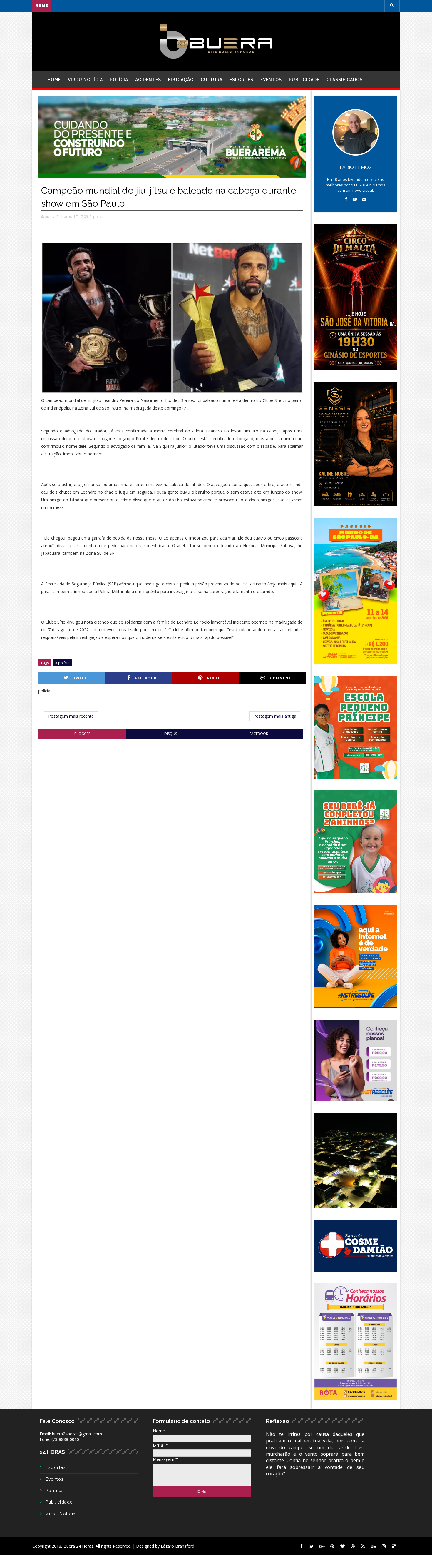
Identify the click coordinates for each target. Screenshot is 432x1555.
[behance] (373, 1546)
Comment (280, 678)
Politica (54, 1490)
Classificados (344, 79)
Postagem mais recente (71, 716)
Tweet (80, 678)
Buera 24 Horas (78, 1546)
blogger (82, 733)
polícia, (99, 216)
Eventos (271, 79)
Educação (181, 79)
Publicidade (304, 79)
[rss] (363, 1546)
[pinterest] (332, 1546)
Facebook (146, 678)
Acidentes (148, 79)
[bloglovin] (342, 1546)
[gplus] (321, 1546)
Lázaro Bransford (177, 1546)
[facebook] (301, 1546)
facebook (259, 733)
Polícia (119, 79)
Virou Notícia (85, 79)
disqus (170, 733)
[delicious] (393, 1546)
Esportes (241, 79)
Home (54, 79)
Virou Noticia (61, 1513)
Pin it (213, 678)
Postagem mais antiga (274, 716)
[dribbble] (352, 1546)
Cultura (211, 79)
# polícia (62, 662)
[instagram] (383, 1546)
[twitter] (311, 1546)
